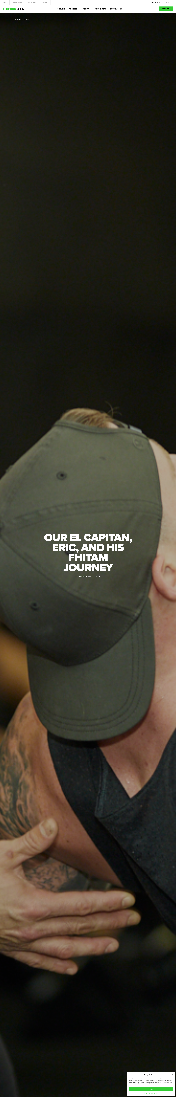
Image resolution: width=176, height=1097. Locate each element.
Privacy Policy (154, 1093)
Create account (155, 2)
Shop (4, 2)
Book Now (166, 9)
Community (81, 576)
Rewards (44, 2)
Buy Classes (116, 9)
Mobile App (31, 2)
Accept (151, 1089)
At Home (73, 9)
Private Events (17, 2)
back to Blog (23, 20)
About (86, 9)
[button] (172, 1075)
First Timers (100, 9)
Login (168, 2)
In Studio (60, 9)
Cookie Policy (147, 1093)
